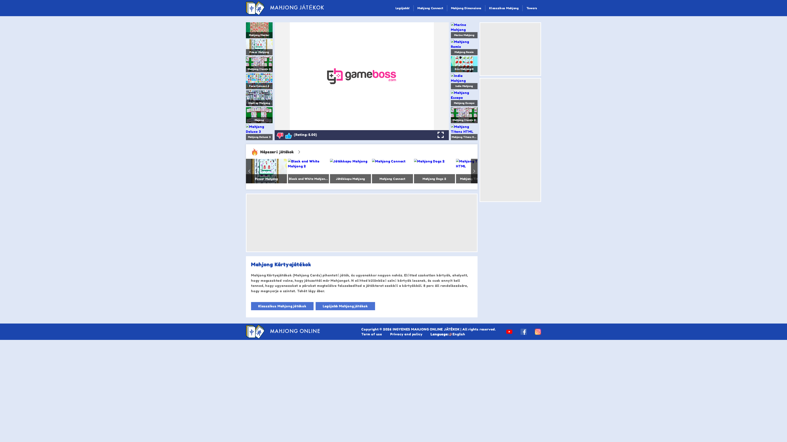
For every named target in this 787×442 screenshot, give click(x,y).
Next (474, 171)
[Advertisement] (362, 222)
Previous (249, 171)
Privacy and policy (406, 334)
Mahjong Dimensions (466, 8)
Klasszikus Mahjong (504, 8)
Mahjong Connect (430, 8)
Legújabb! (403, 8)
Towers (532, 8)
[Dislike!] (280, 135)
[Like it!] (288, 135)
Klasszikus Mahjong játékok (282, 306)
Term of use (371, 334)
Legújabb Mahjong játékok (345, 306)
